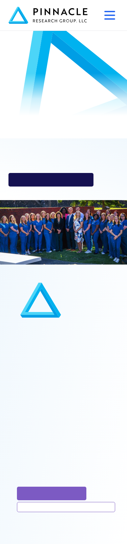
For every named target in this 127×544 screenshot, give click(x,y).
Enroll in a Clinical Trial (52, 493)
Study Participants (42, 352)
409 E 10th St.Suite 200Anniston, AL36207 (49, 473)
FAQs (26, 388)
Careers (30, 408)
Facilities (31, 342)
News (27, 398)
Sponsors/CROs (39, 363)
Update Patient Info (66, 507)
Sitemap (30, 434)
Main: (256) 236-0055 (46, 449)
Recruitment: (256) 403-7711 (54, 459)
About (27, 378)
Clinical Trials (36, 332)
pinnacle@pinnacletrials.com (51, 179)
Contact (29, 424)
